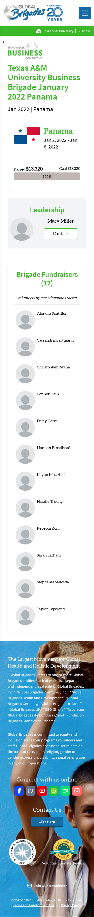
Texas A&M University (58, 31)
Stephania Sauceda (53, 582)
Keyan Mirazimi (51, 475)
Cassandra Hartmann (55, 340)
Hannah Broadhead (53, 448)
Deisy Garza (47, 421)
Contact (60, 234)
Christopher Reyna (53, 367)
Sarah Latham (49, 555)
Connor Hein (48, 394)
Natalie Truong (50, 501)
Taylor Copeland (51, 609)
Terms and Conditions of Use (33, 905)
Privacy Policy (71, 905)
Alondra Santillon (52, 313)
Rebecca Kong (48, 528)
